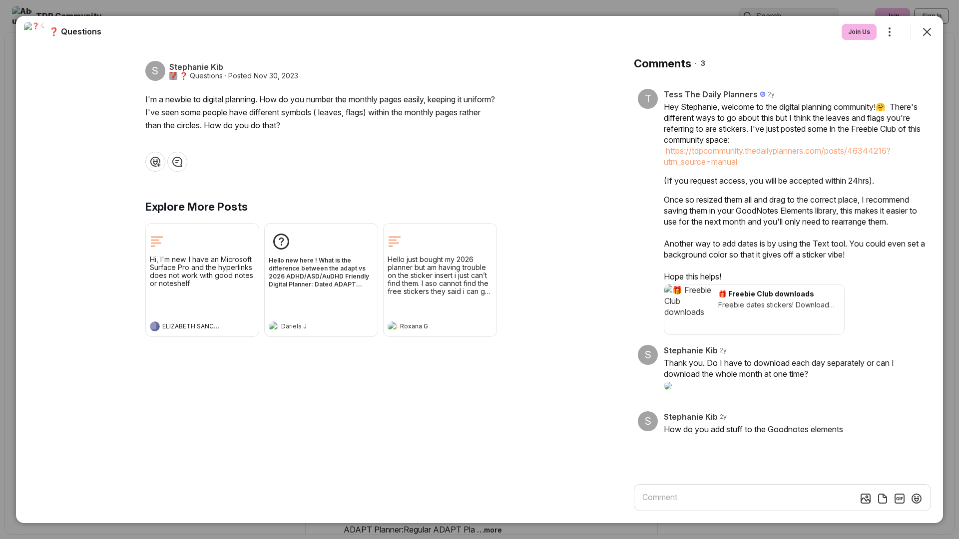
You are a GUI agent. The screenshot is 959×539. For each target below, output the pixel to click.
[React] (155, 161)
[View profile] (155, 326)
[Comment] (177, 162)
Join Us (859, 31)
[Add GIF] (900, 499)
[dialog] (479, 269)
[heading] (192, 327)
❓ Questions (201, 76)
